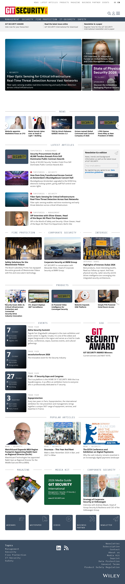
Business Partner (91, 2)
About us (114, 552)
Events (105, 2)
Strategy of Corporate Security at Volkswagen (94, 500)
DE (115, 2)
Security (27, 19)
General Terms (110, 564)
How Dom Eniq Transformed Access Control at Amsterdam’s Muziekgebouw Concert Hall (51, 176)
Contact (115, 549)
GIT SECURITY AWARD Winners (97, 352)
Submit (111, 175)
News (36, 2)
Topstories (36, 151)
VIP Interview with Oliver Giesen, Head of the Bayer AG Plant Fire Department (49, 217)
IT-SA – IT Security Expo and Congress (45, 376)
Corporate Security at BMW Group (60, 262)
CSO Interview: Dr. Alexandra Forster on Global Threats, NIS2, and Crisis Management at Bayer (99, 59)
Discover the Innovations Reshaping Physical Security (96, 86)
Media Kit (113, 555)
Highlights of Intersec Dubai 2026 (99, 264)
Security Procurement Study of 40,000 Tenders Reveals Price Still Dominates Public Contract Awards (47, 156)
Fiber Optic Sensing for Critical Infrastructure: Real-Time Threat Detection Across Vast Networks (42, 78)
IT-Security (67, 19)
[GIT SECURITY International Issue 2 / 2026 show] (28, 490)
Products (64, 2)
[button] (4, 125)
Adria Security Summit (39, 330)
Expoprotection (35, 398)
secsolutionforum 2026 (39, 354)
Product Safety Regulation (102, 567)
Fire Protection (46, 19)
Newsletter (113, 543)
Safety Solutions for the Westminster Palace (16, 263)
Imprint (115, 558)
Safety (82, 19)
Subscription (111, 546)
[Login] (113, 13)
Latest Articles (49, 2)
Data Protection (109, 561)
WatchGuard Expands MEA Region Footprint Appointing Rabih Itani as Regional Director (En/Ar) (21, 452)
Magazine (75, 2)
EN (119, 2)
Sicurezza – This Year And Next (59, 449)
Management (12, 19)
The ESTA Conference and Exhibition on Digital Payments (98, 450)
